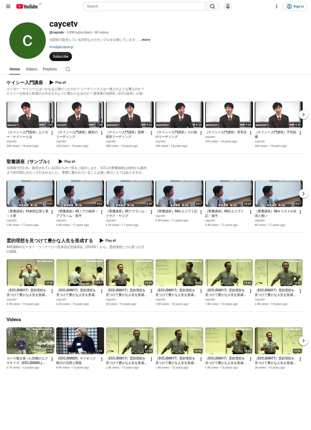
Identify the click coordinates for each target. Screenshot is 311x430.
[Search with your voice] (227, 6)
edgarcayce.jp (63, 47)
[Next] (303, 114)
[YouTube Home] (27, 6)
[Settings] (276, 6)
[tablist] (155, 69)
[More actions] (52, 133)
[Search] (212, 6)
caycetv (12, 141)
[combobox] (145, 6)
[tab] (14, 69)
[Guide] (8, 6)
